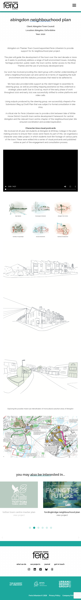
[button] (30, 528)
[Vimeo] (40, 569)
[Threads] (52, 569)
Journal (47, 564)
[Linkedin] (34, 569)
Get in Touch (59, 564)
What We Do (21, 564)
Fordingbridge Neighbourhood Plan (19, 512)
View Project (19, 515)
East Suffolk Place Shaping (62, 512)
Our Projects (35, 564)
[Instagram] (29, 569)
